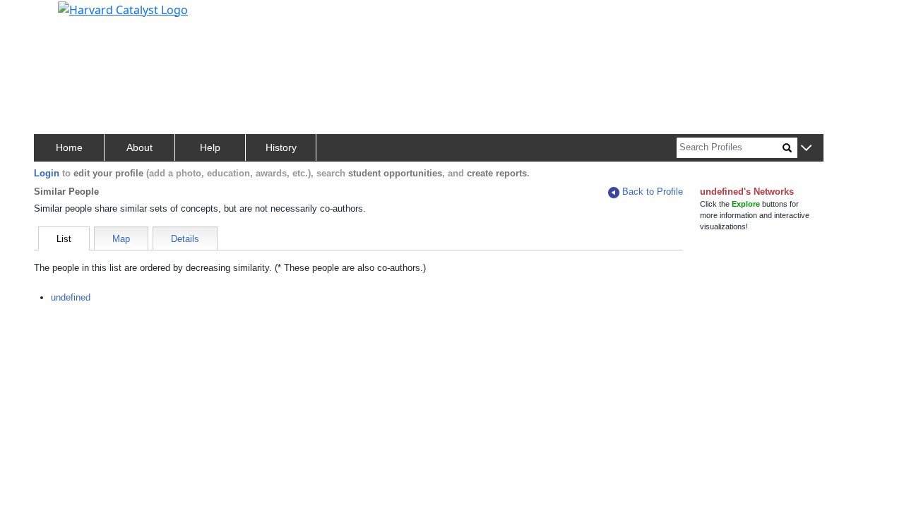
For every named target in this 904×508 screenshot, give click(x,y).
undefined (70, 297)
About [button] (139, 147)
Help (210, 147)
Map (121, 239)
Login (46, 173)
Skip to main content (59, 17)
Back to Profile (652, 191)
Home (69, 147)
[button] (806, 148)
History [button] (281, 147)
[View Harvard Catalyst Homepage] (123, 8)
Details (185, 239)
